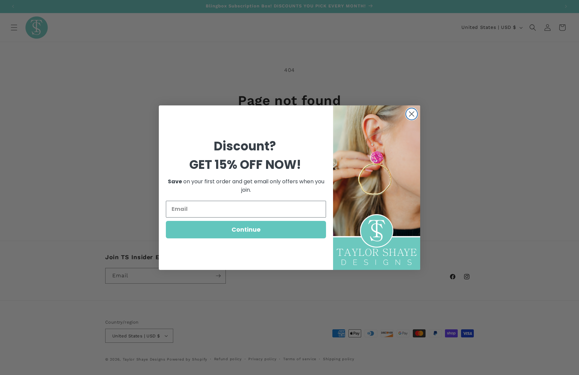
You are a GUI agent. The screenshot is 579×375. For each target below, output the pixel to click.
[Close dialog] (411, 114)
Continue (246, 229)
